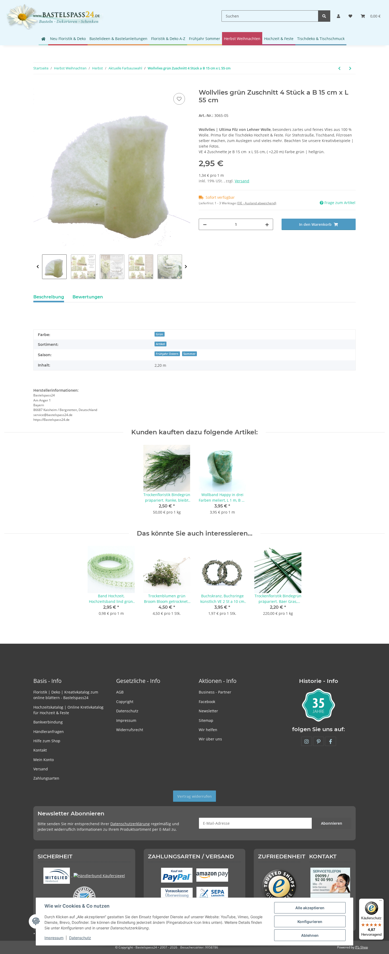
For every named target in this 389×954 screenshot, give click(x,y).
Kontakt (40, 750)
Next (186, 266)
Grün (159, 334)
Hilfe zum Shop (46, 740)
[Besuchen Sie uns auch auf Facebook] (330, 741)
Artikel (160, 344)
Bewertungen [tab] (88, 296)
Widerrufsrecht (129, 729)
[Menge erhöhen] (267, 224)
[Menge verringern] (205, 224)
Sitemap (206, 720)
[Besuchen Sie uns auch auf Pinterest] (318, 741)
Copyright (124, 701)
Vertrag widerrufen (194, 796)
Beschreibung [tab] (48, 296)
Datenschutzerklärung (130, 823)
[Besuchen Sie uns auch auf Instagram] (306, 741)
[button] (338, 16)
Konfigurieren (309, 921)
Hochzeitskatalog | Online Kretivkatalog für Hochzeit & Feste (68, 710)
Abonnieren (331, 823)
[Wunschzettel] (350, 16)
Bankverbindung (48, 722)
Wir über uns (210, 738)
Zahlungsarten (46, 778)
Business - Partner (215, 692)
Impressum (126, 720)
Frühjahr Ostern (167, 354)
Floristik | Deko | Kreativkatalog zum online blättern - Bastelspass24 (65, 695)
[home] (43, 38)
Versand (242, 180)
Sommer (189, 354)
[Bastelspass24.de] (54, 16)
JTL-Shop (361, 947)
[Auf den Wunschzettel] (179, 99)
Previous (37, 266)
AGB (120, 692)
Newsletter (208, 710)
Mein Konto (43, 759)
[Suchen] (324, 16)
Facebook (207, 701)
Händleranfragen (48, 731)
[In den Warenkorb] (37, 86)
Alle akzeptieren (309, 908)
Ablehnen (310, 935)
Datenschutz (127, 710)
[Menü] (380, 902)
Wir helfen (208, 729)
